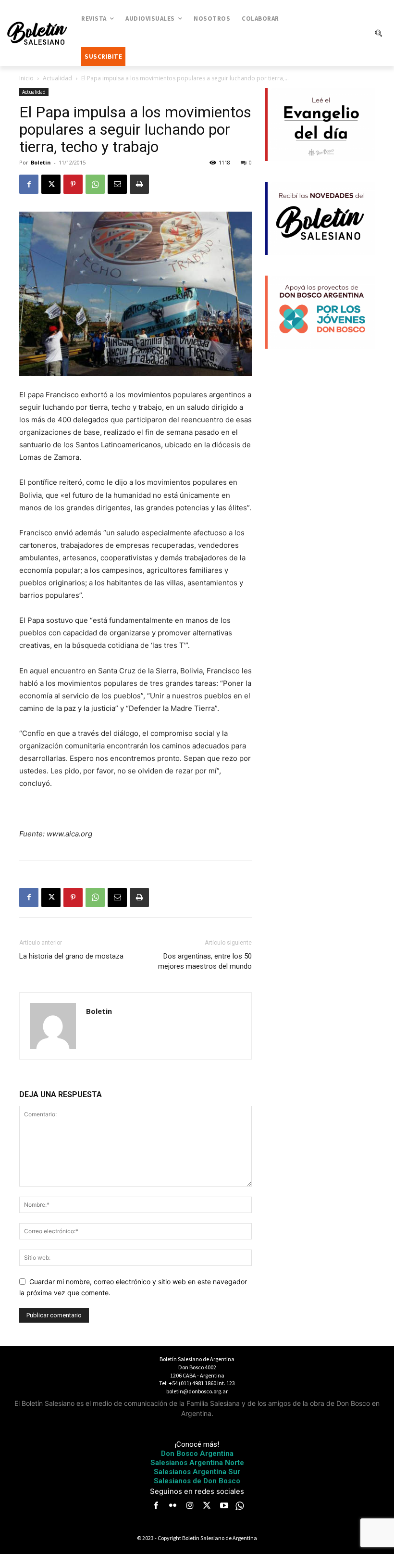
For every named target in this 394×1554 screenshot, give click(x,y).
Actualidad (57, 78)
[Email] (117, 184)
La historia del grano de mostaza (71, 956)
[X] (51, 184)
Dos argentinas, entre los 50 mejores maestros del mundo (205, 961)
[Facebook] (28, 184)
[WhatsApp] (95, 184)
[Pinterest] (73, 184)
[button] (378, 33)
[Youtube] (224, 1506)
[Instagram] (190, 1506)
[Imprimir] (139, 184)
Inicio (26, 78)
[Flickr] (173, 1506)
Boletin (41, 162)
